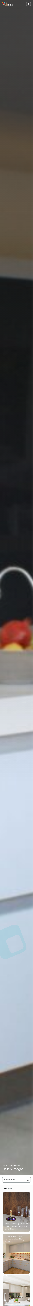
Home (5, 1166)
